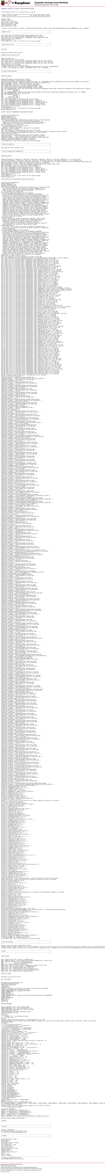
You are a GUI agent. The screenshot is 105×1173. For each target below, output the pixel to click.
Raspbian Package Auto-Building (51, 3)
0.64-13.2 (11, 8)
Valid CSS (7, 1171)
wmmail (3, 8)
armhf (17, 8)
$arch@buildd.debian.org (30, 1167)
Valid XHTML (3, 1171)
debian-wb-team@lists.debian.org (32, 1168)
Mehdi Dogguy (12, 1165)
